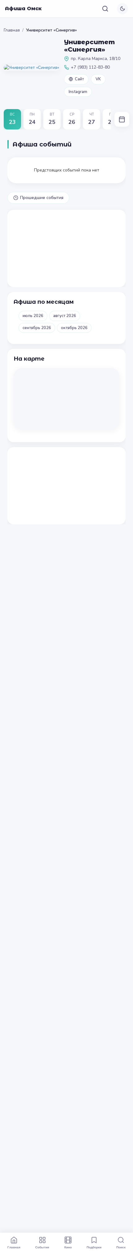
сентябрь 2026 (37, 328)
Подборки (94, 1247)
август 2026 (64, 316)
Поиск (121, 1247)
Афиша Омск (23, 8)
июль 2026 (33, 316)
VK (98, 79)
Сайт (79, 79)
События (42, 1247)
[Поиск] (105, 8)
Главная (12, 30)
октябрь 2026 (74, 328)
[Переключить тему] (122, 8)
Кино (68, 1247)
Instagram (78, 92)
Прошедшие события (41, 198)
